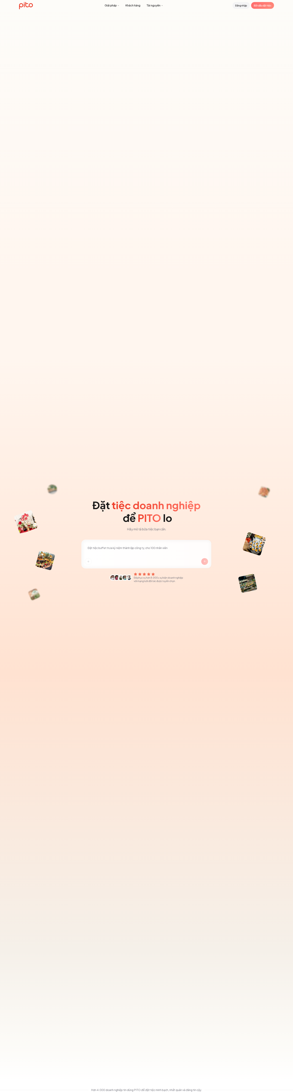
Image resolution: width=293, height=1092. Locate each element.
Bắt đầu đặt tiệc (262, 5)
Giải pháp (111, 5)
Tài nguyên (153, 5)
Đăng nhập (241, 5)
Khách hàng (132, 5)
